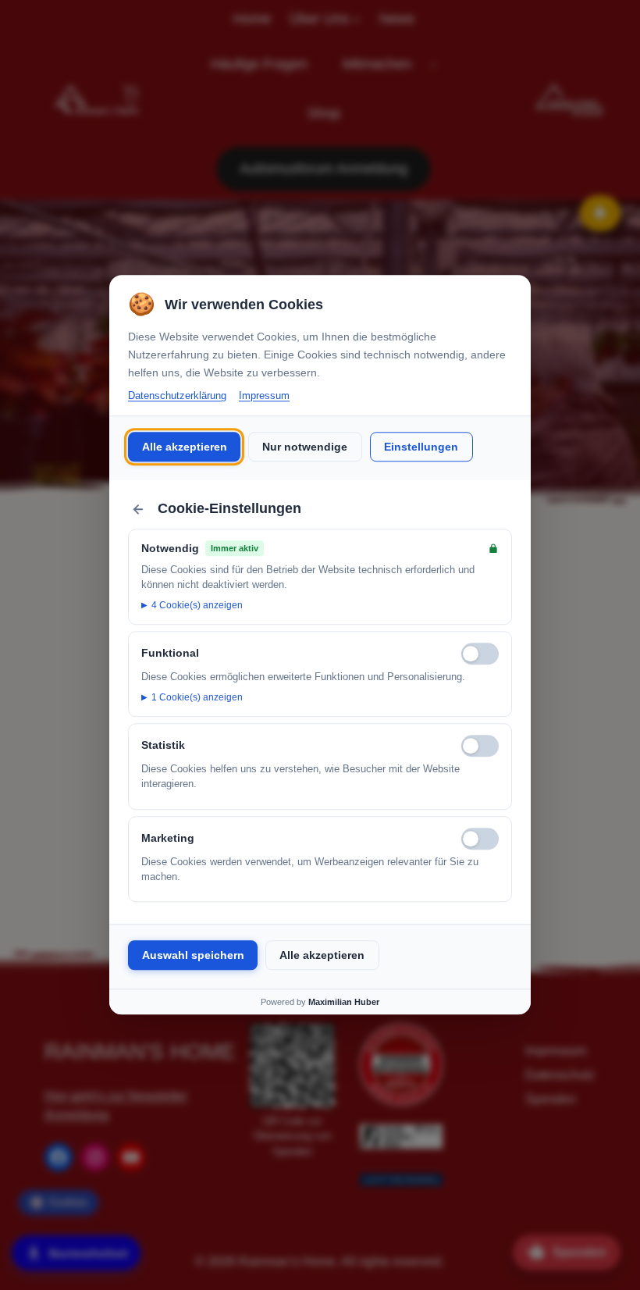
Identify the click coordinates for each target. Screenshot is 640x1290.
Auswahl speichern (193, 955)
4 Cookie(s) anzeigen (197, 605)
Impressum (264, 395)
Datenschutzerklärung (177, 395)
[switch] (480, 654)
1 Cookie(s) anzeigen (197, 697)
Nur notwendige (304, 446)
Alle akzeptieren (184, 446)
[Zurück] (138, 509)
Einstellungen (421, 446)
